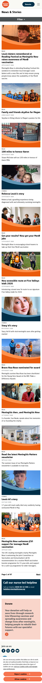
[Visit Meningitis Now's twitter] (13, 651)
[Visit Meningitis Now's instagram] (8, 651)
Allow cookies (20, 679)
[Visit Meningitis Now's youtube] (17, 651)
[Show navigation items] (38, 4)
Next (38, 574)
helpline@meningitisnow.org (14, 589)
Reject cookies (20, 674)
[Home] (5, 4)
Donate (28, 4)
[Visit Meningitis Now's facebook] (3, 651)
